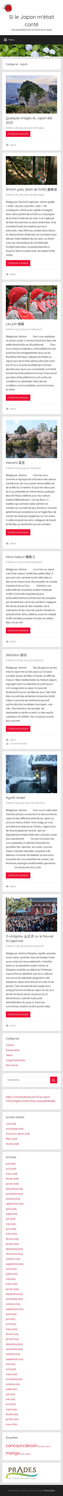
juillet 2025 (11, 1213)
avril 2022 (11, 1369)
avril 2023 (11, 1324)
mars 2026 (11, 1173)
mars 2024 (11, 1284)
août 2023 (11, 1314)
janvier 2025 (12, 1244)
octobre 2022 (13, 1354)
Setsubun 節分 (16, 655)
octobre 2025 (13, 1198)
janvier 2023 (12, 1339)
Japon (13, 145)
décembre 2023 (14, 1294)
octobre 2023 (13, 1304)
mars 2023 (11, 1329)
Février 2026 (12, 1144)
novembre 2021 (14, 1379)
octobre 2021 (13, 1384)
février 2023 (12, 1334)
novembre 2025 (14, 1193)
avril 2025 (11, 1228)
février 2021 (12, 1414)
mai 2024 (11, 1279)
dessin (31, 1445)
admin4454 (38, 128)
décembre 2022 (14, 1344)
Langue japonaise (15, 1060)
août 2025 (11, 1209)
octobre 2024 (13, 1259)
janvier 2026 (12, 1183)
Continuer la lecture (18, 134)
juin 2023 (10, 1319)
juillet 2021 (11, 1389)
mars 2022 (11, 1374)
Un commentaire (18, 743)
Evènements (12, 1050)
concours (15, 1445)
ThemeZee (49, 1490)
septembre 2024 (14, 1264)
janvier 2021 (12, 1419)
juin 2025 (10, 1218)
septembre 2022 (14, 1359)
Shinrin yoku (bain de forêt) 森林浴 (31, 189)
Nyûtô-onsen (15, 798)
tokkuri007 (36, 329)
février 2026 (12, 1178)
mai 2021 (10, 1399)
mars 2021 (11, 1409)
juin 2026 (11, 1163)
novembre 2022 (14, 1349)
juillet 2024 (11, 1274)
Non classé (12, 1065)
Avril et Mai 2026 (14, 1129)
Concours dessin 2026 (18, 1133)
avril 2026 (11, 1168)
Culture (10, 1045)
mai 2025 (11, 1224)
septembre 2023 (14, 1309)
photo (22, 1454)
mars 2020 (11, 1424)
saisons (28, 1454)
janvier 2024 (12, 1289)
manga (13, 1452)
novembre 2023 (14, 1299)
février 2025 (12, 1239)
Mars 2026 (11, 1138)
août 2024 (11, 1269)
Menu (11, 39)
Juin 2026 (11, 1123)
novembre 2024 (14, 1254)
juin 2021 (10, 1394)
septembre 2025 (14, 1203)
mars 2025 (11, 1233)
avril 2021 (11, 1404)
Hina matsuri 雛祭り (20, 557)
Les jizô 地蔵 (15, 324)
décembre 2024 (14, 1249)
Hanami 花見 (15, 463)
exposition (41, 1446)
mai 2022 (10, 1364)
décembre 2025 (14, 1188)
